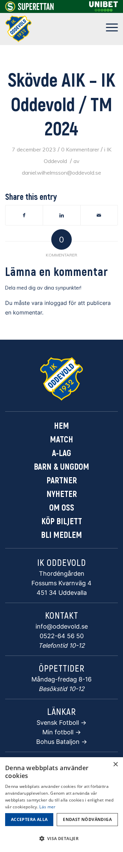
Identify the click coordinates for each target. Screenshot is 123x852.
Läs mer (47, 807)
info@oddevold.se (62, 626)
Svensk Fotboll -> (61, 722)
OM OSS (61, 507)
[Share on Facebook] (24, 215)
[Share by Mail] (99, 215)
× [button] (115, 764)
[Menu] (108, 29)
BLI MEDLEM (61, 534)
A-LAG (61, 452)
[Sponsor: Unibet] (103, 9)
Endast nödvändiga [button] (87, 819)
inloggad (55, 302)
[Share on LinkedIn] (61, 215)
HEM (61, 425)
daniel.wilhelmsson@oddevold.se (61, 172)
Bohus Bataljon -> (61, 741)
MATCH (61, 439)
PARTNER (61, 480)
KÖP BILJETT (61, 521)
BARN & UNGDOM (61, 466)
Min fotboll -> (61, 732)
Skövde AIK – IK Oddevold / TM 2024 (61, 103)
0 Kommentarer (80, 149)
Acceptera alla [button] (29, 819)
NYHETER (61, 493)
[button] (61, 838)
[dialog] (61, 804)
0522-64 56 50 (62, 636)
